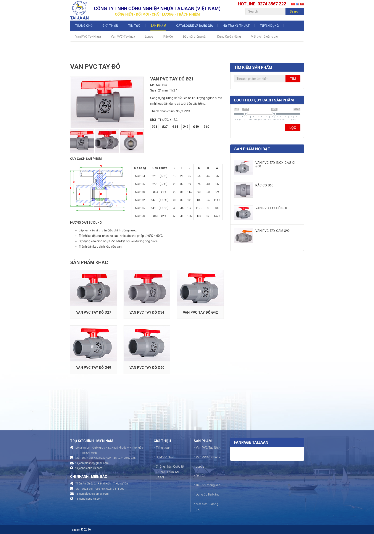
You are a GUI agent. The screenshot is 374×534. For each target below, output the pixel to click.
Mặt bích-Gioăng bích (265, 36)
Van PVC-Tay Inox (123, 36)
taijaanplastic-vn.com (89, 468)
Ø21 (154, 126)
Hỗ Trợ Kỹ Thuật (236, 25)
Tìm (293, 79)
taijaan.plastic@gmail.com (92, 463)
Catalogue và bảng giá (194, 25)
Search (295, 11)
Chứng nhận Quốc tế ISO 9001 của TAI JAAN (170, 472)
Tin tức (134, 25)
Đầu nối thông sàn (195, 36)
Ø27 (165, 126)
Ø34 (175, 126)
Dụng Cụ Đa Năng (229, 36)
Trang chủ (83, 25)
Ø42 (185, 126)
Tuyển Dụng (269, 25)
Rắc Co (168, 36)
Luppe (149, 36)
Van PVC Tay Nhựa (88, 36)
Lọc (292, 128)
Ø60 (206, 126)
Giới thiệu (110, 25)
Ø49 (196, 126)
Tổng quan (163, 447)
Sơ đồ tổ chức (165, 457)
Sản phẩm (158, 25)
